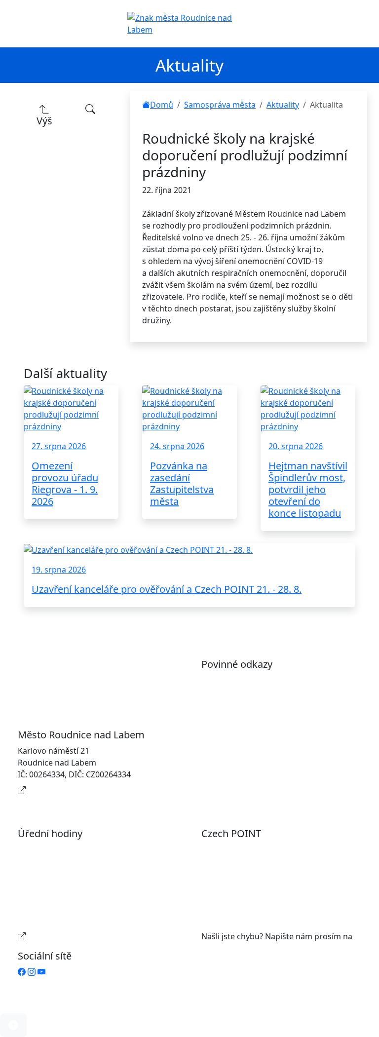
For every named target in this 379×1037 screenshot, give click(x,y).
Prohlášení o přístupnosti (258, 680)
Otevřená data (238, 696)
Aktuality (282, 104)
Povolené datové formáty (258, 711)
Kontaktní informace (66, 790)
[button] (13, 1025)
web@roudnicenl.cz (237, 948)
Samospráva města (220, 104)
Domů (161, 104)
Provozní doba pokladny (73, 936)
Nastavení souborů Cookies (262, 755)
